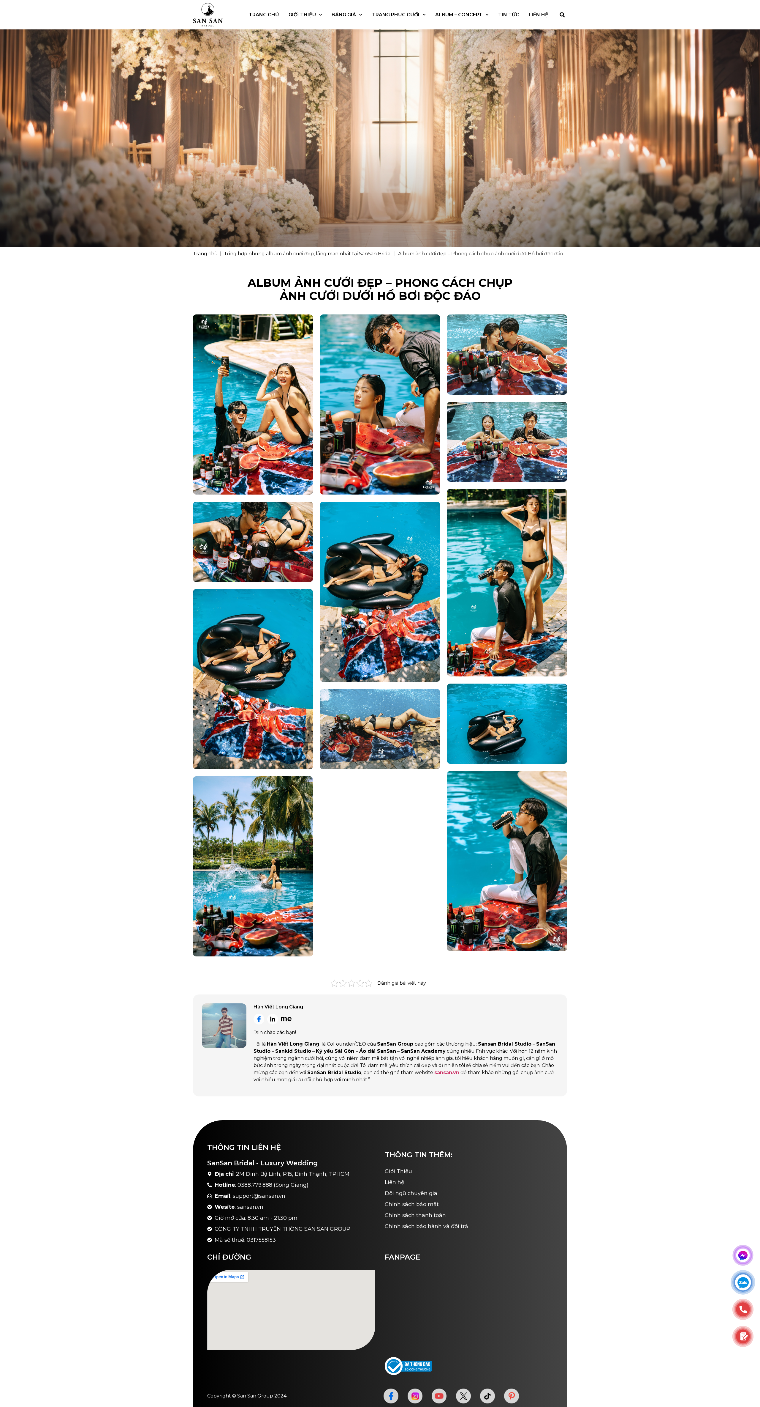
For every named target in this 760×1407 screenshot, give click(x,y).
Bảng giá (344, 15)
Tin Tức (508, 15)
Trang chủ (205, 253)
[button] (562, 15)
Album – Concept (458, 15)
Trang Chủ (264, 15)
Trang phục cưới (395, 15)
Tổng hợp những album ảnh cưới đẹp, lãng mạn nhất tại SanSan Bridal (308, 253)
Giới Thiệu (302, 15)
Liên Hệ (538, 15)
